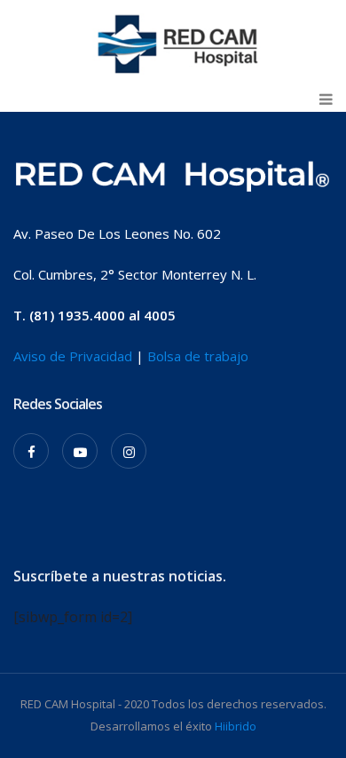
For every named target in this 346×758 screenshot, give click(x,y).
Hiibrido (235, 726)
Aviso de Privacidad (72, 356)
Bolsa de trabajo (197, 356)
